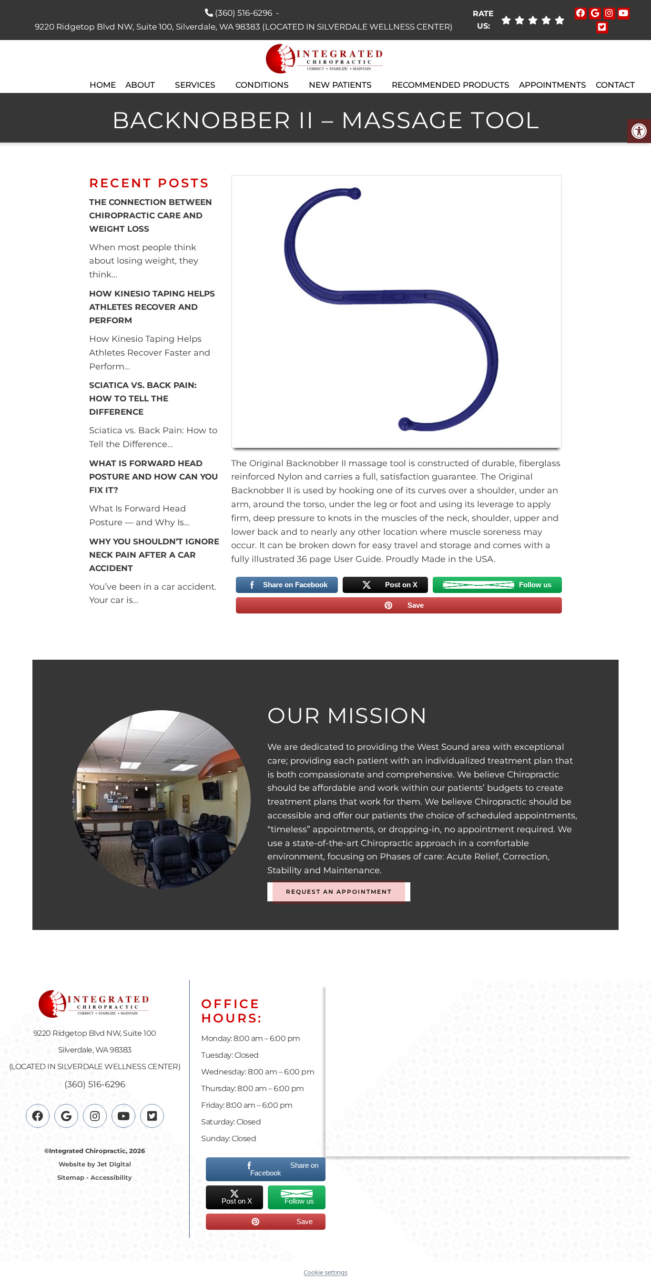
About (140, 85)
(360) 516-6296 (243, 13)
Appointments (552, 85)
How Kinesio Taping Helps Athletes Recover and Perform (152, 307)
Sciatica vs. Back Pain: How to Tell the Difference (142, 398)
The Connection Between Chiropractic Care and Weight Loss (150, 215)
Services (195, 85)
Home (103, 85)
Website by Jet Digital (95, 1164)
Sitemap (70, 1177)
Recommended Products (450, 85)
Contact (615, 85)
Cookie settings (325, 1272)
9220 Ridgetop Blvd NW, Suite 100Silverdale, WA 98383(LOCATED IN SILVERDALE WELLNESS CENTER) (95, 1050)
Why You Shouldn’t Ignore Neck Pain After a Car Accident (154, 555)
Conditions (262, 85)
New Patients (340, 85)
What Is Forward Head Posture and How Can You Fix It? (153, 477)
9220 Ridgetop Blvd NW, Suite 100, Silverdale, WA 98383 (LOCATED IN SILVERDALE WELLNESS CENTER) (244, 26)
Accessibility (111, 1177)
